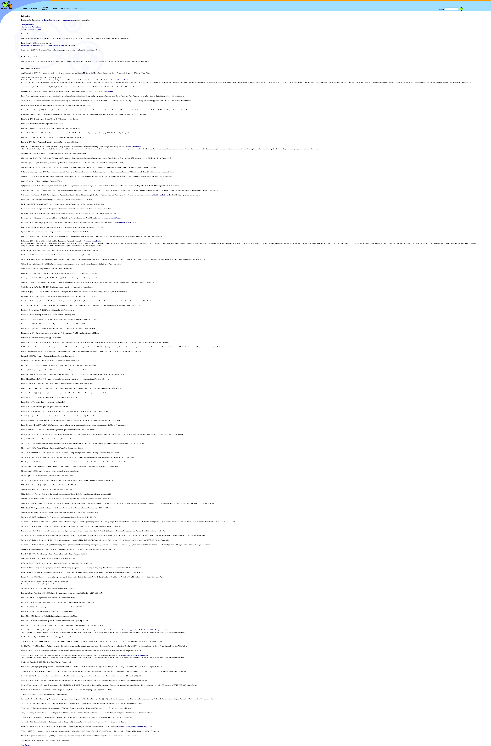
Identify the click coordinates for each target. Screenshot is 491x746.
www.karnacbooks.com (49, 20)
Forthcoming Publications (31, 27)
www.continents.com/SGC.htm (110, 218)
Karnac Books (123, 79)
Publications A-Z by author (31, 29)
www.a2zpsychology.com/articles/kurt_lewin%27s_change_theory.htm (143, 630)
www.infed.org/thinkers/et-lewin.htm (135, 655)
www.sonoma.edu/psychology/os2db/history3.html (134, 726)
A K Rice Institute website (162, 195)
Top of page (25, 745)
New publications (28, 24)
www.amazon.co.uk (66, 20)
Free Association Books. (92, 241)
